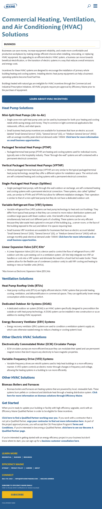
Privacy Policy (17, 468)
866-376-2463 (7, 479)
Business (17, 457)
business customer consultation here (60, 441)
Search (89, 6)
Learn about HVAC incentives (48, 99)
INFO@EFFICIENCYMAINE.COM (26, 479)
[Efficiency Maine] (10, 6)
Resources (28, 457)
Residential (6, 457)
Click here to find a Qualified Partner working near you (30, 418)
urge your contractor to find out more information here (55, 421)
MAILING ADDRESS (47, 479)
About (37, 468)
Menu (95, 6)
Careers (29, 468)
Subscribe (17, 495)
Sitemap (5, 468)
